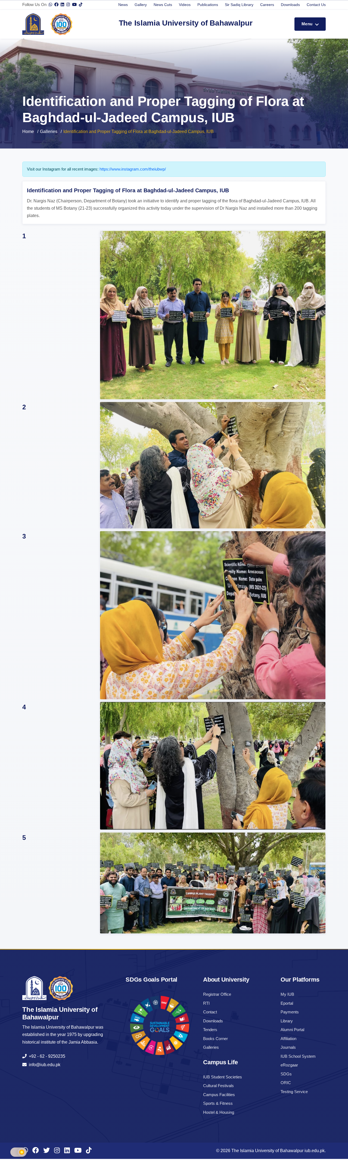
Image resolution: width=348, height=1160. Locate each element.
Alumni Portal (292, 1029)
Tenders (210, 1029)
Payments (290, 1012)
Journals (288, 1047)
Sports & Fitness (218, 1103)
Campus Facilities (219, 1094)
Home (28, 131)
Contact (210, 1012)
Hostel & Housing (218, 1112)
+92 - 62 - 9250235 (46, 1056)
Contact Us (316, 4)
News (123, 4)
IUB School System (298, 1056)
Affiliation (288, 1038)
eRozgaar (289, 1065)
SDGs (286, 1074)
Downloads (290, 4)
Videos (185, 4)
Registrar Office (217, 994)
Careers (267, 4)
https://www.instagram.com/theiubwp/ (133, 169)
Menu (308, 23)
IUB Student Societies (222, 1077)
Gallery (141, 4)
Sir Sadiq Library (239, 4)
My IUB (287, 994)
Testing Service (294, 1091)
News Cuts (163, 4)
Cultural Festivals (218, 1085)
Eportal (287, 1003)
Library (287, 1021)
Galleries (48, 131)
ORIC (286, 1082)
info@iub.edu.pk (43, 1064)
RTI (206, 1003)
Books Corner (215, 1038)
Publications (207, 4)
